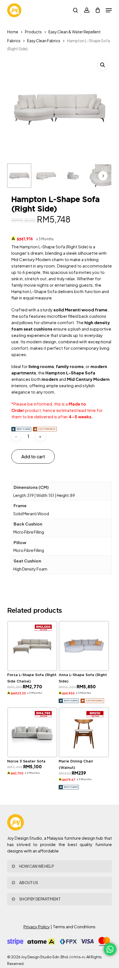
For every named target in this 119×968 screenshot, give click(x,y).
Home (12, 31)
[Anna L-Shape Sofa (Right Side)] (84, 646)
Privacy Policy (37, 926)
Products (33, 31)
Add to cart (33, 456)
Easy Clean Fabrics (43, 40)
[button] (109, 10)
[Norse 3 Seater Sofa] (32, 732)
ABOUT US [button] (28, 882)
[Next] (103, 176)
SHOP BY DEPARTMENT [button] (39, 898)
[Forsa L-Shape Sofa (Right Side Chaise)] (32, 646)
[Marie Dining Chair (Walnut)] (84, 732)
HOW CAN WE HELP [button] (36, 866)
